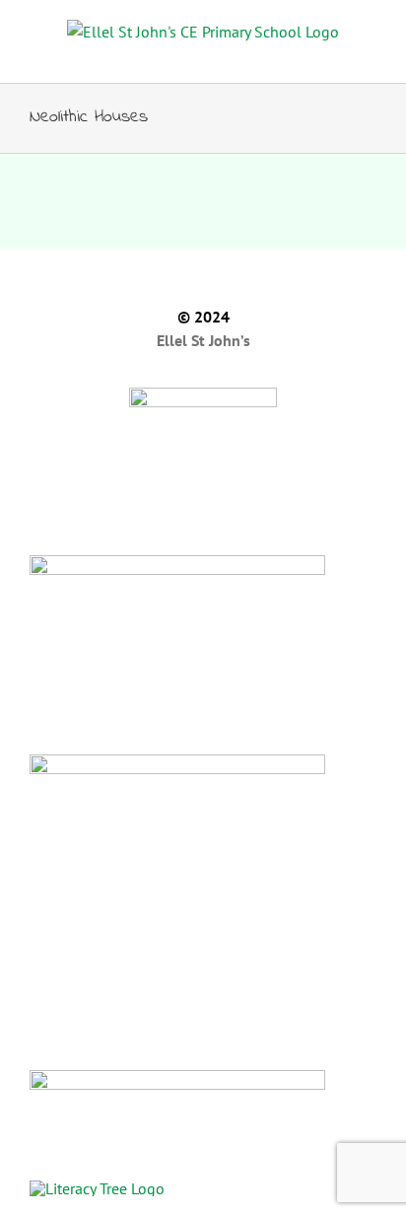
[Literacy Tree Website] (203, 1187)
